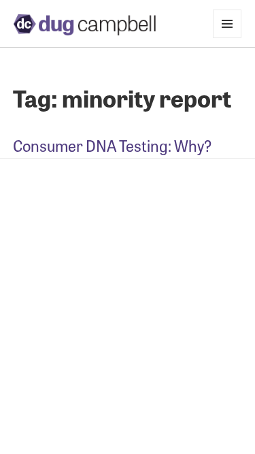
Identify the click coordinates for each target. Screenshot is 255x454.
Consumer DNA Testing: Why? (112, 145)
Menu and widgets (227, 37)
